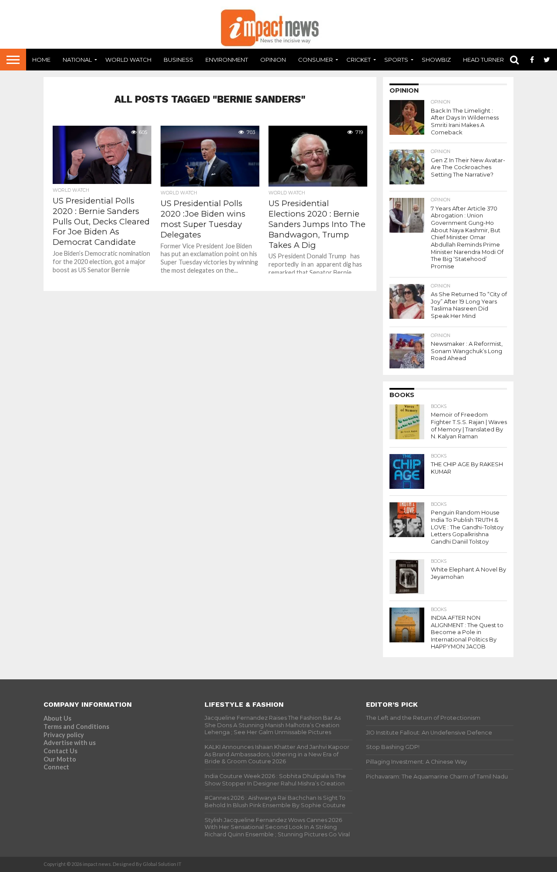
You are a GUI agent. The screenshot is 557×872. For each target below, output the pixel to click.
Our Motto (60, 759)
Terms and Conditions (76, 726)
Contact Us (60, 751)
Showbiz (436, 59)
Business (178, 59)
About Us (57, 718)
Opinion (273, 59)
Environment (226, 59)
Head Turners (485, 59)
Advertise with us (70, 742)
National (77, 59)
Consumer (315, 59)
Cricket (358, 59)
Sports (396, 59)
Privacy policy (64, 734)
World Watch (128, 59)
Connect (56, 767)
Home (41, 59)
